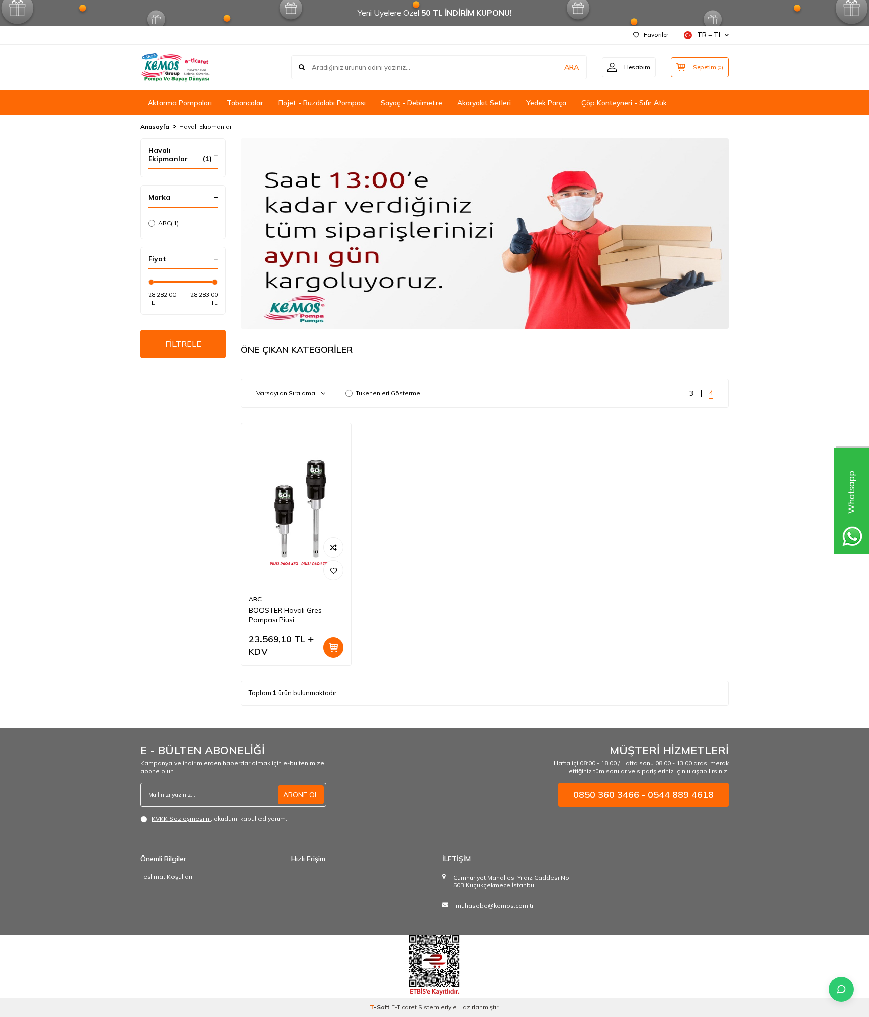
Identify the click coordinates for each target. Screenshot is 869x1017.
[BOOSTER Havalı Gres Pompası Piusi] (296, 505)
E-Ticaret (404, 1007)
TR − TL (709, 35)
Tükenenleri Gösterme (388, 393)
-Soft (380, 1007)
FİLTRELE (183, 344)
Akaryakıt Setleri (484, 102)
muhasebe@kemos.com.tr (495, 905)
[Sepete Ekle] (333, 647)
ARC (168, 223)
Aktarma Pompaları (180, 102)
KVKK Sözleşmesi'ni (181, 818)
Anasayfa (154, 126)
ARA (571, 67)
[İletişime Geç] (841, 989)
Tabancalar (245, 102)
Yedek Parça (546, 102)
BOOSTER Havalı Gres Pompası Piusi (285, 615)
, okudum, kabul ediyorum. (219, 818)
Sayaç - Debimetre (411, 102)
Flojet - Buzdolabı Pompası (322, 102)
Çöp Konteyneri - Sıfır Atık (624, 102)
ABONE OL (300, 794)
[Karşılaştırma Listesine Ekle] (333, 547)
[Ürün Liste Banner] (485, 233)
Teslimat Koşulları (166, 876)
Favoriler (656, 34)
